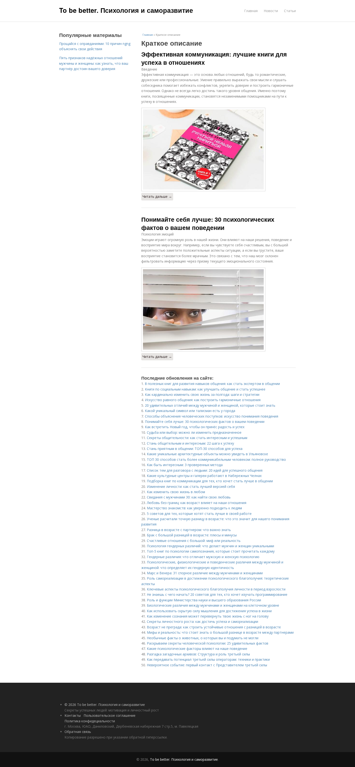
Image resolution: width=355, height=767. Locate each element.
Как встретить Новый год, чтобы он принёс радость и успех (194, 427)
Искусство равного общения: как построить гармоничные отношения (203, 400)
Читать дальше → (157, 196)
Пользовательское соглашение (109, 715)
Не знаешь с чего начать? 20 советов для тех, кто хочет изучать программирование (217, 594)
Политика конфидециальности (89, 721)
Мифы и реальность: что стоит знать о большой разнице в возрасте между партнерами (220, 632)
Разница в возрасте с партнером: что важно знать (189, 529)
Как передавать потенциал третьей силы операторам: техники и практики (208, 659)
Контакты (72, 715)
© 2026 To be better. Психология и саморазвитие (104, 704)
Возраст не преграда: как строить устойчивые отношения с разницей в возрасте (214, 627)
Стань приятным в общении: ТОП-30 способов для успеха (194, 448)
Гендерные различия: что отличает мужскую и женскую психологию (203, 556)
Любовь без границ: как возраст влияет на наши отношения (196, 502)
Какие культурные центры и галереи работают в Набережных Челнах (204, 475)
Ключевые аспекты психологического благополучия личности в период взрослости (216, 589)
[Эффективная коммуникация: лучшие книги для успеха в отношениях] (218, 149)
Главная (251, 10)
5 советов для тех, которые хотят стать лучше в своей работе (199, 513)
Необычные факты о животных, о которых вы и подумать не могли (202, 638)
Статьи (290, 10)
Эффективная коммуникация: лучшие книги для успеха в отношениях (214, 58)
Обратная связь (77, 731)
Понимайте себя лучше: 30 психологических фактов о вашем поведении (207, 223)
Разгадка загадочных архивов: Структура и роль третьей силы (198, 654)
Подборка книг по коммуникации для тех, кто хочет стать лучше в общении (210, 481)
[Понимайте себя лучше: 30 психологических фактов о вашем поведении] (218, 309)
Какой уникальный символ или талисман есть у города (190, 410)
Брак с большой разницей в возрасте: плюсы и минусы (192, 535)
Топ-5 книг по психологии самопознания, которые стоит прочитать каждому (211, 551)
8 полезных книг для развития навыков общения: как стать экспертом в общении (212, 383)
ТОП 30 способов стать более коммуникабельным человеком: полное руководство (216, 459)
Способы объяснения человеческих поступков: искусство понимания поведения (211, 416)
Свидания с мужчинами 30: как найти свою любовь (189, 497)
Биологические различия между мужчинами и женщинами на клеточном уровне (213, 605)
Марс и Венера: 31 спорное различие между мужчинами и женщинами (205, 573)
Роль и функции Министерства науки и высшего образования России (204, 600)
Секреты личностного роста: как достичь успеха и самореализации (202, 621)
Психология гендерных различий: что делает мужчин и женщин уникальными (210, 546)
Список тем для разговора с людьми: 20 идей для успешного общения (205, 470)
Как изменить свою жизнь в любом (176, 492)
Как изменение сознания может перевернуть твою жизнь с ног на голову (208, 616)
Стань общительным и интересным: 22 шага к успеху (190, 443)
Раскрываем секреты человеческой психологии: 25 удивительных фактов (207, 643)
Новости (271, 10)
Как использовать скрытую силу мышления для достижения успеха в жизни (209, 611)
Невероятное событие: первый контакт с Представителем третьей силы (207, 665)
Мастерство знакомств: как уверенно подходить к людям (194, 508)
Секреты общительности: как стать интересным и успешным (197, 437)
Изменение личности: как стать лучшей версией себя (191, 486)
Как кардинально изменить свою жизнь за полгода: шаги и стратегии (202, 394)
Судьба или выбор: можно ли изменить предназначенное (194, 432)
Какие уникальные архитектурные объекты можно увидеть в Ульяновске (207, 454)
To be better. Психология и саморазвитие (126, 10)
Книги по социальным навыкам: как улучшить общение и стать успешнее (205, 389)
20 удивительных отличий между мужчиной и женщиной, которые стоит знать (210, 405)
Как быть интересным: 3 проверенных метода (185, 464)
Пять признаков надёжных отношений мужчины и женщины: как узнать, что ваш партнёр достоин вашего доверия (93, 63)
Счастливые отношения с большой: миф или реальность (194, 540)
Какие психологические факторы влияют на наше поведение (197, 648)
